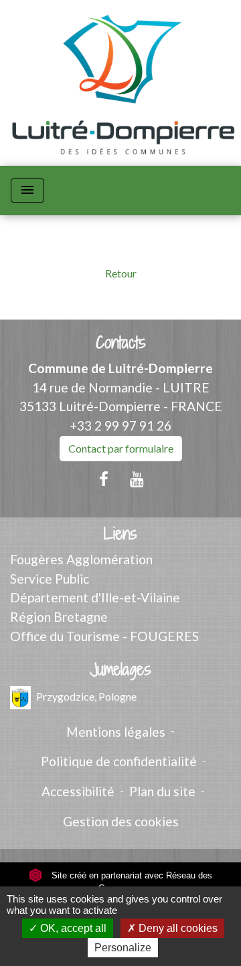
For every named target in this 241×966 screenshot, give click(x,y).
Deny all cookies (177, 928)
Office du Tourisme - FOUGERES (104, 636)
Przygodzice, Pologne (86, 695)
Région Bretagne (59, 616)
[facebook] (103, 479)
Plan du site (162, 791)
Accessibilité (78, 791)
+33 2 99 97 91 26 (120, 425)
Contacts (121, 342)
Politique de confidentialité (119, 761)
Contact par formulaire (120, 448)
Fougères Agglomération (81, 559)
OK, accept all (71, 928)
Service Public (49, 578)
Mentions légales (115, 731)
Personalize (122, 947)
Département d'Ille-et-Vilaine (95, 597)
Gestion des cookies (121, 821)
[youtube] (137, 479)
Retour (121, 273)
